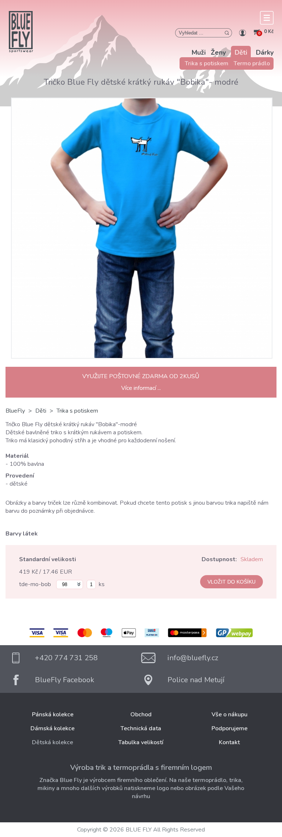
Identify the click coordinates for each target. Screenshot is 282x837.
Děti (241, 52)
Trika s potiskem (206, 63)
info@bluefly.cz (192, 658)
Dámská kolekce (52, 728)
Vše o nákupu (229, 714)
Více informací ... (141, 388)
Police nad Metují (195, 680)
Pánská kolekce (52, 714)
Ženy (218, 52)
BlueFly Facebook (64, 680)
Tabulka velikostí (140, 742)
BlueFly (15, 411)
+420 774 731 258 (66, 658)
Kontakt (229, 742)
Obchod (141, 714)
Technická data (140, 728)
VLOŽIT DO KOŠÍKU (231, 582)
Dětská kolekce (52, 742)
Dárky (265, 52)
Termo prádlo (252, 63)
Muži (199, 52)
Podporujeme (229, 728)
